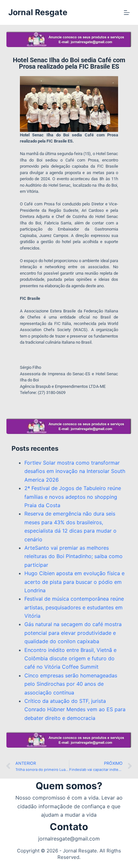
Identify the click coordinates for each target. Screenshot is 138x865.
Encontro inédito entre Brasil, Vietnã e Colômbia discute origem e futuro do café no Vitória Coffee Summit (70, 658)
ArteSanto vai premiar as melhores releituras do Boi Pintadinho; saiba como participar (73, 556)
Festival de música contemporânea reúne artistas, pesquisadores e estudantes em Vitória (74, 607)
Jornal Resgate (37, 12)
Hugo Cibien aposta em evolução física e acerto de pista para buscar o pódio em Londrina (74, 582)
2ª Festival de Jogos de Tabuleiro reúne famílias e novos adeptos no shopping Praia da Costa (72, 496)
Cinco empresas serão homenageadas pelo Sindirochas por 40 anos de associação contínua (70, 684)
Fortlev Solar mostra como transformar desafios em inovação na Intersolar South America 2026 (74, 471)
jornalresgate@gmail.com (69, 838)
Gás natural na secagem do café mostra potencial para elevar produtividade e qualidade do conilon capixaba (73, 632)
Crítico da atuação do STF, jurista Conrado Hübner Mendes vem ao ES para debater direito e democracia (74, 709)
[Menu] (127, 12)
